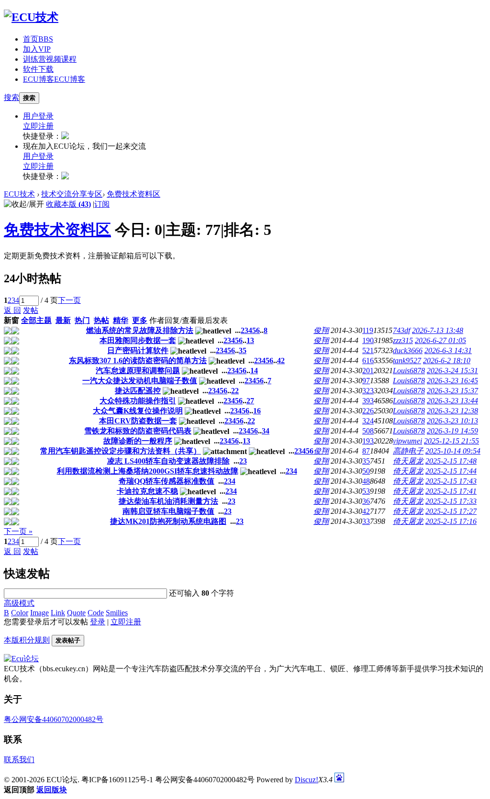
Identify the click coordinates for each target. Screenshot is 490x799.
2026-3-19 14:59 (452, 431)
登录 (97, 622)
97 (366, 381)
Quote (76, 613)
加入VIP (37, 49)
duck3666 (408, 350)
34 (265, 431)
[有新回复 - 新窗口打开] (7, 332)
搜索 (11, 97)
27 (250, 401)
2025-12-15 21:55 (451, 441)
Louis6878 (409, 370)
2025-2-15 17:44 (451, 471)
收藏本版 (68, 204)
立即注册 (38, 126)
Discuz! (306, 780)
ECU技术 (19, 194)
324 (368, 421)
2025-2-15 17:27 (451, 511)
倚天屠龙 (408, 461)
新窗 (11, 320)
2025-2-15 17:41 (451, 491)
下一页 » (18, 531)
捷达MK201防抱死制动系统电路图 (168, 521)
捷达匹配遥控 (138, 391)
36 (366, 501)
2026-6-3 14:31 (448, 350)
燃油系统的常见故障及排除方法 (139, 330)
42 (281, 360)
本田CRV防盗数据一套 (138, 421)
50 (366, 471)
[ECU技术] (31, 17)
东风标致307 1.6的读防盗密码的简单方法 (138, 360)
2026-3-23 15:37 (452, 391)
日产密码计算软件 (137, 350)
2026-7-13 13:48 (437, 330)
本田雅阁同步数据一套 (138, 340)
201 (368, 370)
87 (366, 451)
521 (368, 350)
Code (96, 613)
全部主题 (36, 320)
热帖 (101, 320)
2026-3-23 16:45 (452, 381)
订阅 (102, 204)
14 (254, 370)
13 (250, 340)
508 (368, 431)
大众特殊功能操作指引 (138, 401)
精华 (120, 320)
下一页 (69, 300)
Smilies (117, 613)
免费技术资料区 (133, 194)
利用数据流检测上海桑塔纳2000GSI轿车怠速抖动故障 (147, 471)
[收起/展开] (24, 205)
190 (368, 340)
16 (257, 411)
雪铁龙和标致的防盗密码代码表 (137, 431)
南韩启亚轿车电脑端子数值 (168, 511)
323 (368, 391)
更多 (139, 320)
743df (401, 330)
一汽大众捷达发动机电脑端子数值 (139, 381)
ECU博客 (54, 79)
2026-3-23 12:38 (452, 411)
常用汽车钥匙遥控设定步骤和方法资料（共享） (120, 451)
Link (58, 613)
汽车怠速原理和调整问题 (138, 370)
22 (235, 391)
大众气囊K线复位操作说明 (138, 411)
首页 (38, 39)
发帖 (30, 310)
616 (368, 360)
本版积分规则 (27, 640)
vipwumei (407, 441)
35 (242, 350)
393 (368, 401)
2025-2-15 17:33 (451, 501)
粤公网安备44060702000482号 (53, 719)
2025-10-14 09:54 (452, 451)
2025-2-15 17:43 (451, 481)
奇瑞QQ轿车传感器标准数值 (166, 481)
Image (39, 613)
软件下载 (38, 69)
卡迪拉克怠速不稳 (147, 491)
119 (367, 330)
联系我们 (19, 759)
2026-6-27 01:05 (440, 340)
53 (366, 491)
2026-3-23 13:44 (452, 401)
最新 (63, 320)
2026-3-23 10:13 (452, 421)
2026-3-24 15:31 (452, 370)
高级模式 (19, 603)
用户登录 (38, 116)
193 (368, 441)
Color (19, 613)
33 (366, 521)
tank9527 (407, 360)
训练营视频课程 (50, 59)
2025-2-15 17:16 (451, 521)
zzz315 (403, 340)
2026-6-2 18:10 (446, 360)
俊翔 (321, 330)
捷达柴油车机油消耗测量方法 (168, 501)
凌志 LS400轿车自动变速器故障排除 (168, 461)
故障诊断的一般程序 (137, 441)
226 (368, 411)
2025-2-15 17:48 (451, 461)
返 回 (12, 310)
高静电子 (408, 451)
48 (366, 481)
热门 (82, 320)
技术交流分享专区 (71, 194)
